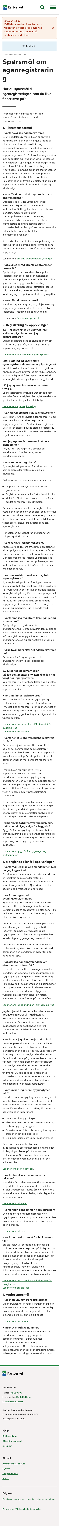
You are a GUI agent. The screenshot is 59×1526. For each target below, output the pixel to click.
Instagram (19, 1499)
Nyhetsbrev (41, 1499)
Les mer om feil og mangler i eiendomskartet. (28, 1004)
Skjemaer (7, 1446)
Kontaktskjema (23, 1397)
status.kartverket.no (16, 35)
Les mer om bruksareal (15, 731)
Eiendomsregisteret (28, 318)
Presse (5, 1478)
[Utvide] (53, 7)
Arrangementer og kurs (13, 1463)
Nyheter (6, 1468)
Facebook (7, 1499)
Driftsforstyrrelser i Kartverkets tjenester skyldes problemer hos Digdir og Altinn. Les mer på (23, 28)
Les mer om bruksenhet (16, 1321)
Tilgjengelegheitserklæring (28, 1509)
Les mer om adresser (14, 1203)
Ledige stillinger (10, 1473)
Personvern (8, 1509)
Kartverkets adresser (12, 1401)
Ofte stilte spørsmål (12, 1441)
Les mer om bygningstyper (17, 1168)
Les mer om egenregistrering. (19, 406)
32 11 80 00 (16, 1392)
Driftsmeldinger (10, 1436)
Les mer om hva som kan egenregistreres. (26, 354)
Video (51, 1499)
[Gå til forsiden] (13, 7)
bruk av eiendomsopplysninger (34, 258)
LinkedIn (30, 1499)
